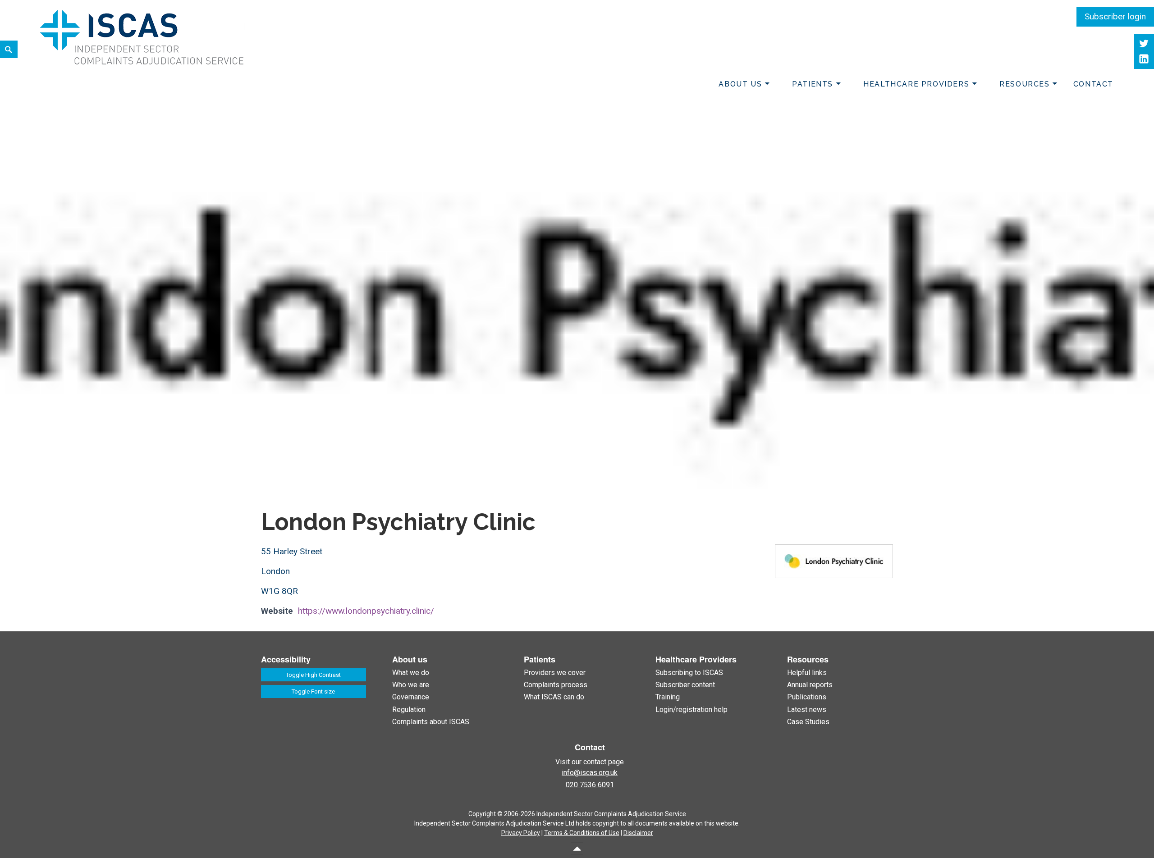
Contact (1093, 84)
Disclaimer (638, 832)
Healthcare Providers (916, 84)
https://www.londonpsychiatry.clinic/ (366, 611)
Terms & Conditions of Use (581, 832)
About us (740, 84)
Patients (812, 84)
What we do (410, 672)
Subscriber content (685, 684)
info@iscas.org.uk (590, 772)
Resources (1024, 84)
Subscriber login (1115, 16)
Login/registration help (691, 709)
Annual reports (810, 684)
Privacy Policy (520, 832)
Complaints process (555, 684)
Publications (806, 697)
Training (667, 697)
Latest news (806, 709)
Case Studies (808, 721)
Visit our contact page (589, 762)
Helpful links (807, 672)
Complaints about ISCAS (430, 721)
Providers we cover (555, 672)
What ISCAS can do (554, 697)
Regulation (409, 709)
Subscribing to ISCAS (689, 672)
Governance (410, 697)
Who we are (410, 684)
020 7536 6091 (590, 784)
